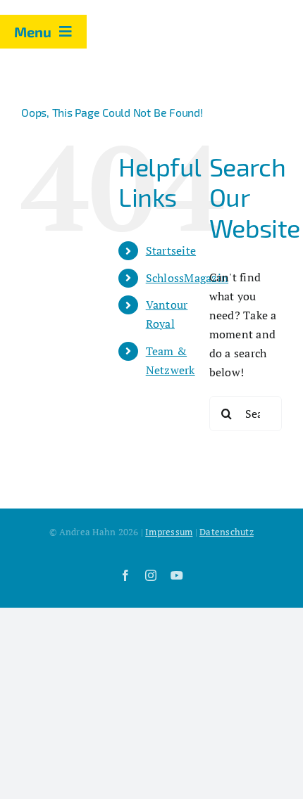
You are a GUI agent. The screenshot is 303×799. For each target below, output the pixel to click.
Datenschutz (226, 531)
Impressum (168, 531)
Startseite (171, 250)
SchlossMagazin (187, 278)
